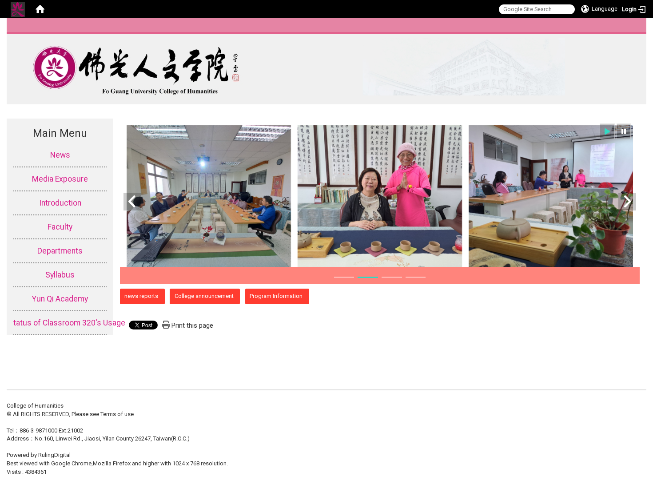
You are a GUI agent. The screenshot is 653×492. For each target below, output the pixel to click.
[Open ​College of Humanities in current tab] (286, 66)
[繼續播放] (607, 131)
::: (637, 28)
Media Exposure (60, 179)
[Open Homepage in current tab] (40, 9)
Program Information (276, 296)
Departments (60, 250)
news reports (141, 296)
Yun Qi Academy (60, 298)
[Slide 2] (368, 277)
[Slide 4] (416, 277)
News (60, 155)
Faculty (60, 226)
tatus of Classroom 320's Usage (60, 322)
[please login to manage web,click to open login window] (18, 9)
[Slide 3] (392, 277)
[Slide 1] (344, 277)
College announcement (204, 296)
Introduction (60, 202)
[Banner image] (380, 196)
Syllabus (60, 274)
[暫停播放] (624, 131)
